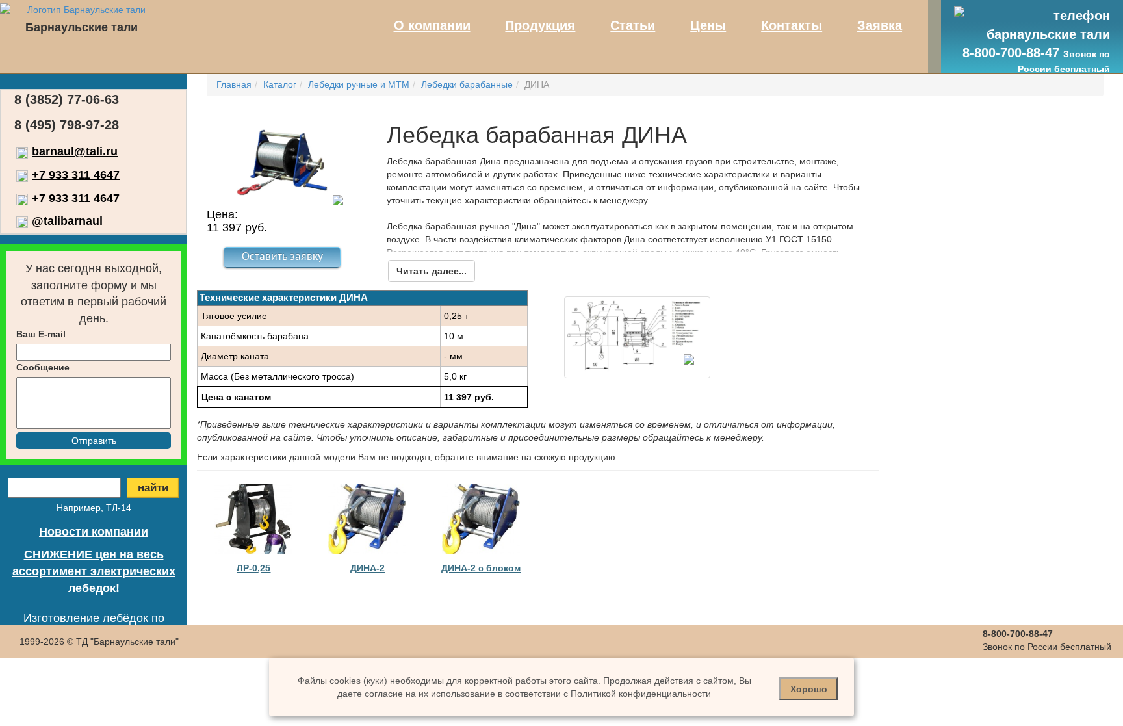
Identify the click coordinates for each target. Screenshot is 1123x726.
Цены (708, 25)
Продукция (540, 25)
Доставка (94, 664)
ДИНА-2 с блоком (481, 568)
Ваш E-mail (41, 334)
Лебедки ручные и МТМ (358, 84)
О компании (432, 25)
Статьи (632, 25)
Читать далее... (431, 271)
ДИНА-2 (367, 568)
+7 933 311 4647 (76, 174)
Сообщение (43, 367)
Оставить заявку (282, 257)
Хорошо (808, 689)
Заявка (879, 25)
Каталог (279, 84)
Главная (234, 84)
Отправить (93, 440)
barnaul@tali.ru (75, 151)
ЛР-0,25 (253, 568)
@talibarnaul (67, 220)
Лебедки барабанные (467, 84)
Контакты (791, 25)
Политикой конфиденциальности (641, 693)
